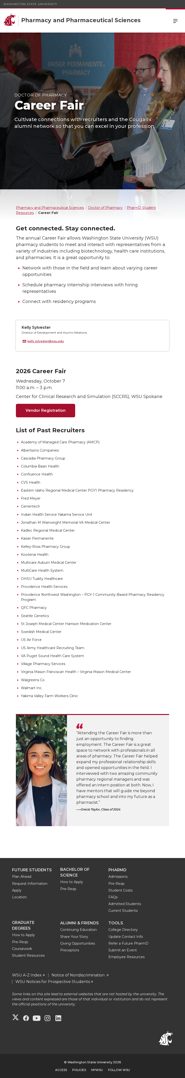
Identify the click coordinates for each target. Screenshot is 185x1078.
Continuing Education (78, 929)
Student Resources (28, 955)
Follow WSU (119, 1070)
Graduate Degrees (23, 925)
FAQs (113, 897)
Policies (79, 1070)
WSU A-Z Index (27, 975)
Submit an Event (122, 950)
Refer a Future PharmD (128, 943)
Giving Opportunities (77, 943)
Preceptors (69, 950)
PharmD (117, 870)
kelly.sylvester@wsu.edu (45, 341)
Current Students (123, 910)
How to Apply (71, 882)
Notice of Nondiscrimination (79, 975)
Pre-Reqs (68, 889)
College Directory (123, 929)
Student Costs (120, 890)
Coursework (22, 949)
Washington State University (30, 4)
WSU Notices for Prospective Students (52, 981)
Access (61, 1070)
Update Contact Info (125, 936)
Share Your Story (74, 936)
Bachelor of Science (75, 872)
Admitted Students (124, 904)
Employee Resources (126, 957)
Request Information (29, 883)
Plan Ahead (21, 876)
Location (19, 897)
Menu (175, 20)
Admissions (117, 876)
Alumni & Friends (79, 923)
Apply (16, 890)
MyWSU (97, 1070)
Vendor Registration (46, 410)
